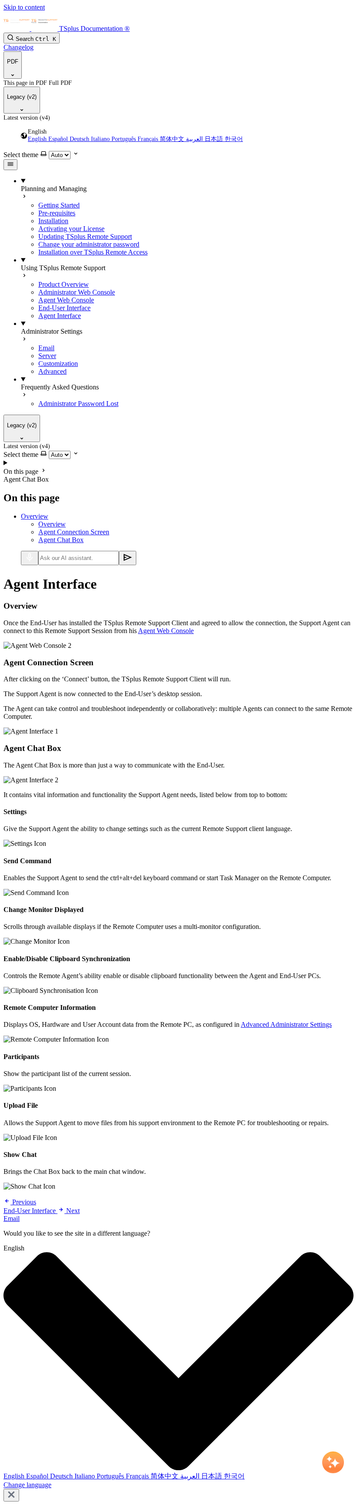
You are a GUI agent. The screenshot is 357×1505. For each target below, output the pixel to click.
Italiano (101, 139)
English (38, 139)
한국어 (234, 139)
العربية (195, 139)
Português (124, 139)
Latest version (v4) (26, 117)
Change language (27, 1484)
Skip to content (24, 7)
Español (59, 139)
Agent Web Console (166, 630)
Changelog (18, 47)
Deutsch (80, 139)
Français (149, 139)
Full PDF (60, 83)
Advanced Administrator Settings (286, 1024)
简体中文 (173, 139)
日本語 (215, 139)
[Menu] (10, 164)
